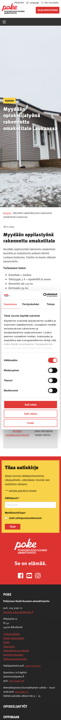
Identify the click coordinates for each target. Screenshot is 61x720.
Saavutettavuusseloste (16, 650)
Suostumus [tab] (10, 304)
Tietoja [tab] (50, 304)
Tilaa (13, 526)
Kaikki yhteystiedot (13, 638)
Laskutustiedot (11, 634)
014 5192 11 (21, 692)
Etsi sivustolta (51, 2)
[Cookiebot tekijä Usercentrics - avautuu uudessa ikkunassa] (43, 295)
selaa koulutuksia (47, 10)
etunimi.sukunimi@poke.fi (18, 612)
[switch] (52, 370)
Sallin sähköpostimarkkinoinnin (25, 518)
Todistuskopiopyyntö (15, 659)
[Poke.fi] (30, 546)
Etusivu (7, 213)
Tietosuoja (9, 646)
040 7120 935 (33, 666)
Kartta (6, 642)
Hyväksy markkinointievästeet (17, 433)
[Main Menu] (4, 22)
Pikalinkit (19, 2)
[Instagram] (39, 575)
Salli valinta (30, 413)
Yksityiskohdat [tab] (30, 304)
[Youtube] (30, 575)
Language (34, 2)
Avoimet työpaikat (13, 655)
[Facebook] (22, 575)
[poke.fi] (13, 8)
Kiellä (30, 422)
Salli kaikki (31, 404)
